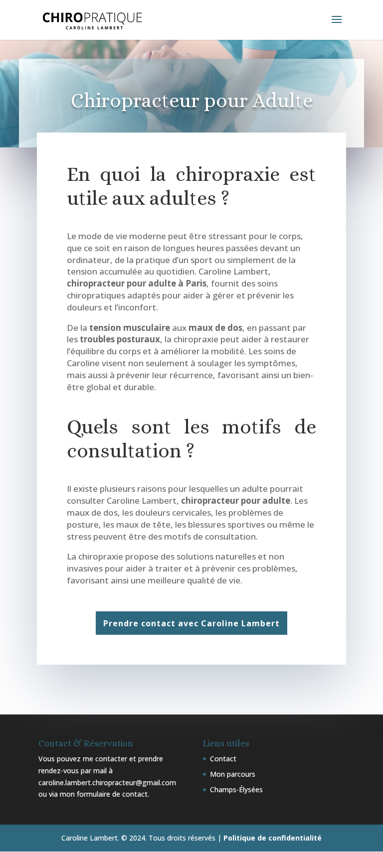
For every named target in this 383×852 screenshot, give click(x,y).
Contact (223, 758)
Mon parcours (232, 774)
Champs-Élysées (236, 789)
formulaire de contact (112, 794)
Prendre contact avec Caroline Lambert (191, 623)
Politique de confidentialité (272, 838)
